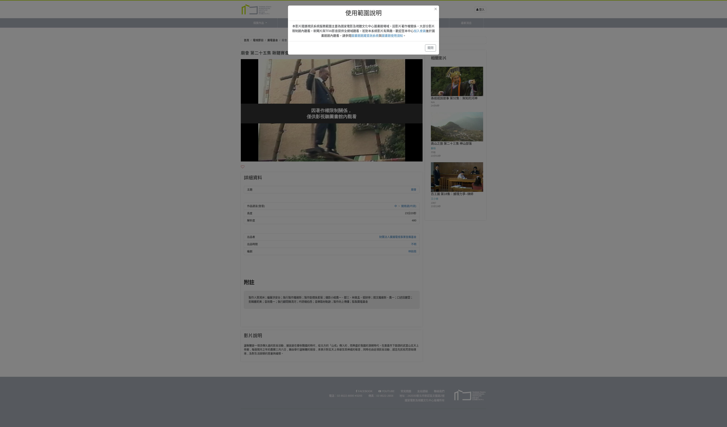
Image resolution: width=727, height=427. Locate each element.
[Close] (435, 9)
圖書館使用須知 (392, 35)
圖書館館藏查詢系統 (365, 35)
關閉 (430, 47)
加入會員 (420, 31)
